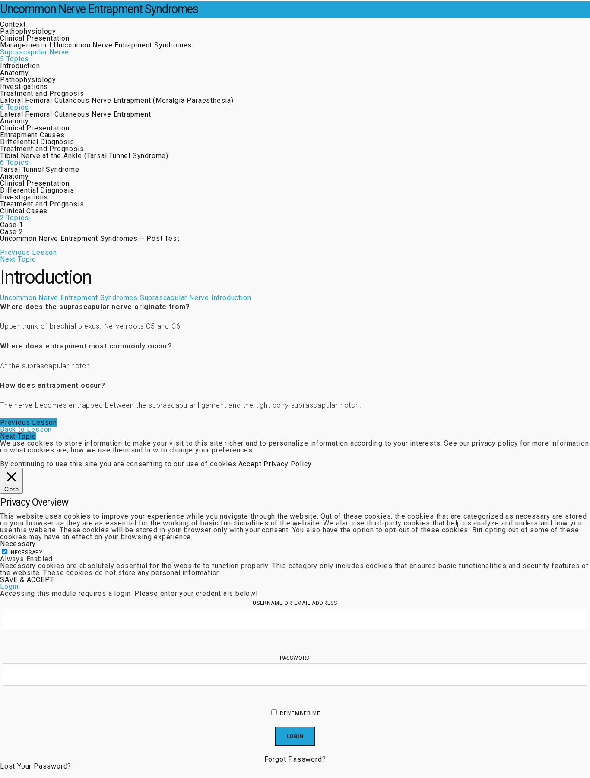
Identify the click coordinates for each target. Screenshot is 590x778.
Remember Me (299, 713)
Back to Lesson (26, 429)
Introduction (231, 298)
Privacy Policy (287, 464)
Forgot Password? (295, 759)
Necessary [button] (18, 544)
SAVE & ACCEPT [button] (27, 580)
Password (295, 658)
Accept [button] (250, 464)
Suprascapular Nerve (174, 298)
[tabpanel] (295, 356)
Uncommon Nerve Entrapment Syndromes (99, 9)
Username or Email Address (295, 603)
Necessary (27, 553)
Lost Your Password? (35, 766)
